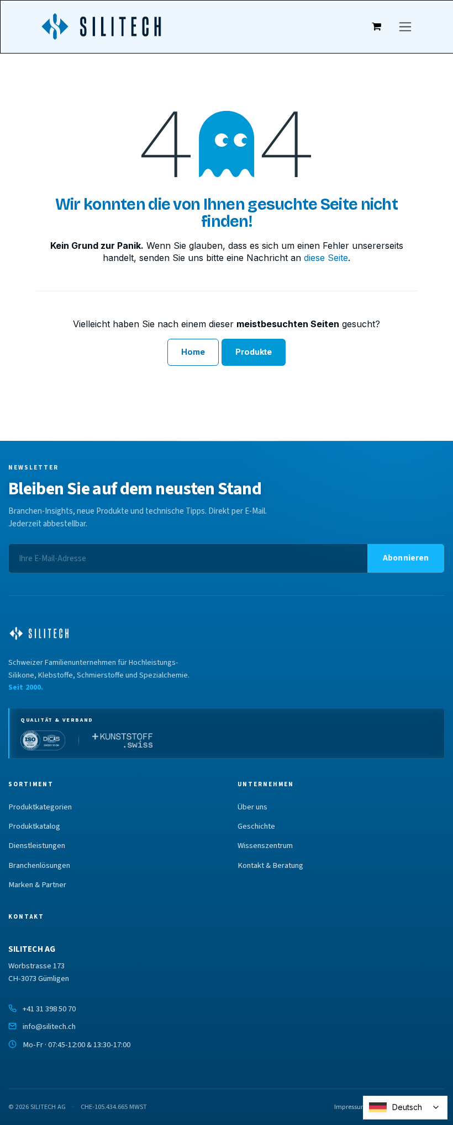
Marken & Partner (37, 885)
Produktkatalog (34, 826)
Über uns (252, 807)
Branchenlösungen (39, 865)
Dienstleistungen (36, 845)
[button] (405, 558)
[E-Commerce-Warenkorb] (377, 26)
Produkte (253, 352)
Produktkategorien (40, 807)
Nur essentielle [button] (379, 1088)
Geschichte (256, 826)
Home (193, 352)
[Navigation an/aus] (405, 26)
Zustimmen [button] (306, 1088)
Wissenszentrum (265, 845)
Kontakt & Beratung (270, 865)
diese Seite (326, 257)
